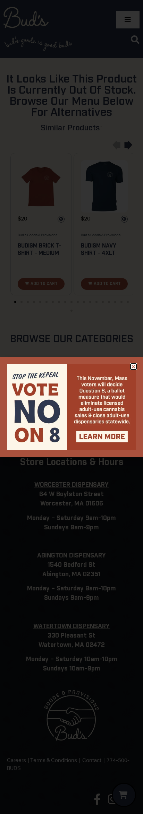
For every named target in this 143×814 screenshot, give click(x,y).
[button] (133, 366)
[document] (71, 407)
